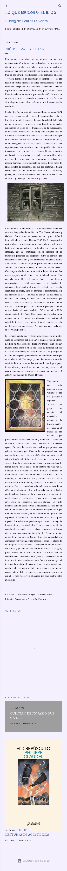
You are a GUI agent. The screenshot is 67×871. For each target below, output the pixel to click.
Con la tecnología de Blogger (36, 861)
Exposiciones (21, 599)
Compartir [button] (10, 594)
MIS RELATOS (46, 29)
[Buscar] (60, 5)
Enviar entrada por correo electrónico (35, 594)
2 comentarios (24, 840)
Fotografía (32, 599)
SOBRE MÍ (18, 29)
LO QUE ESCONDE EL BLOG (30, 12)
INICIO (8, 29)
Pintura (42, 599)
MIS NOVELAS (31, 29)
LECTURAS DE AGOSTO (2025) (27, 834)
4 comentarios (29, 723)
